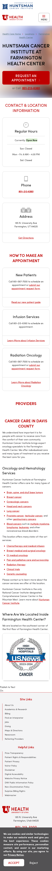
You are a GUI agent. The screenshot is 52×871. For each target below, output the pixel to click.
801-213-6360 (31, 88)
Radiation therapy (16, 564)
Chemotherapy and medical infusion (25, 545)
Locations (29, 33)
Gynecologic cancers (17, 501)
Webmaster (10, 795)
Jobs (7, 722)
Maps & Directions (14, 730)
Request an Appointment (24, 77)
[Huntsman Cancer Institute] (17, 6)
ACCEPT (13, 863)
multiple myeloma (39, 523)
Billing (7, 713)
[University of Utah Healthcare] (26, 809)
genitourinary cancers (24, 519)
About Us (9, 705)
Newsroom (10, 734)
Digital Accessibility (14, 774)
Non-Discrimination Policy (17, 786)
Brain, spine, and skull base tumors (25, 492)
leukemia (24, 527)
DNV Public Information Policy (19, 782)
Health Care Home (11, 33)
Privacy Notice (16, 854)
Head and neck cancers (19, 506)
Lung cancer (13, 510)
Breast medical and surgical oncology (26, 550)
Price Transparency (14, 753)
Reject (33, 863)
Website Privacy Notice (16, 778)
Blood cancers (14, 523)
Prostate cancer (15, 515)
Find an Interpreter (14, 717)
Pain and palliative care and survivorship (28, 559)
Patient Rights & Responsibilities (20, 757)
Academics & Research (16, 709)
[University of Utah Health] (12, 17)
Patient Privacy (12, 761)
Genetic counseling (17, 573)
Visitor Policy (11, 765)
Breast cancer (14, 496)
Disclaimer (10, 769)
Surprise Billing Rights (15, 791)
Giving (8, 726)
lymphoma (12, 527)
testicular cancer (33, 515)
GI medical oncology (17, 555)
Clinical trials (13, 569)
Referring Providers (14, 738)
